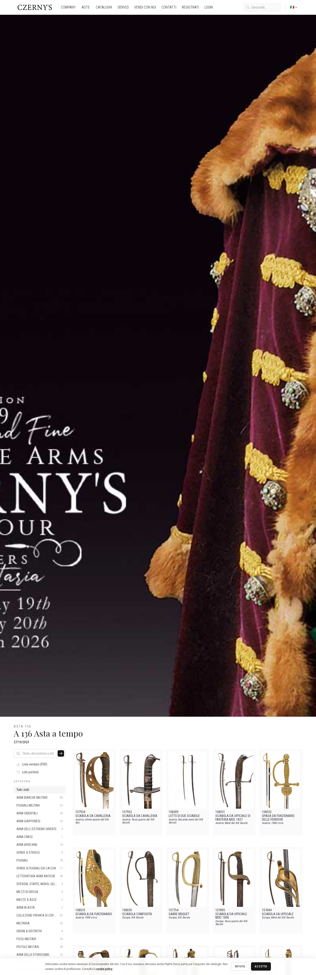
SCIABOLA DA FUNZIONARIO (93, 914)
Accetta (261, 966)
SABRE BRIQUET (179, 914)
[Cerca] (61, 753)
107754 (173, 910)
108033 (80, 910)
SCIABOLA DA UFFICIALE (278, 914)
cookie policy (104, 969)
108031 (220, 812)
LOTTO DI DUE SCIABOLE (184, 816)
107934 (80, 812)
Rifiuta (240, 966)
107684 (267, 910)
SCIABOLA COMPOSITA (137, 914)
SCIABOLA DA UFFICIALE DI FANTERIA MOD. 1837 (232, 817)
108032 (267, 812)
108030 (127, 910)
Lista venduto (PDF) (34, 764)
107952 (127, 812)
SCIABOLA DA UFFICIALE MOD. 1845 (231, 915)
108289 (173, 812)
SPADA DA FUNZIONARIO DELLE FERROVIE (278, 817)
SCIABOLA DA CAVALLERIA (93, 816)
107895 (220, 910)
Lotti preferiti (30, 772)
